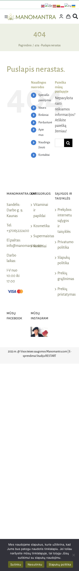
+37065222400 (18, 231)
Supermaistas (39, 236)
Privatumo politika (63, 245)
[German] (49, 6)
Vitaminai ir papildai (39, 210)
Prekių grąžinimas (63, 276)
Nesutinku (35, 564)
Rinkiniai (43, 115)
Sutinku (15, 564)
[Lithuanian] (59, 6)
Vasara (42, 107)
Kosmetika (39, 226)
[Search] (75, 16)
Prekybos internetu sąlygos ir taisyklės (63, 221)
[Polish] (63, 6)
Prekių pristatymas (63, 291)
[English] (43, 6)
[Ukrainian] (74, 6)
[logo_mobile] (31, 16)
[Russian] (68, 6)
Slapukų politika (63, 260)
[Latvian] (55, 6)
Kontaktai (44, 154)
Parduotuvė (45, 122)
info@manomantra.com (25, 246)
